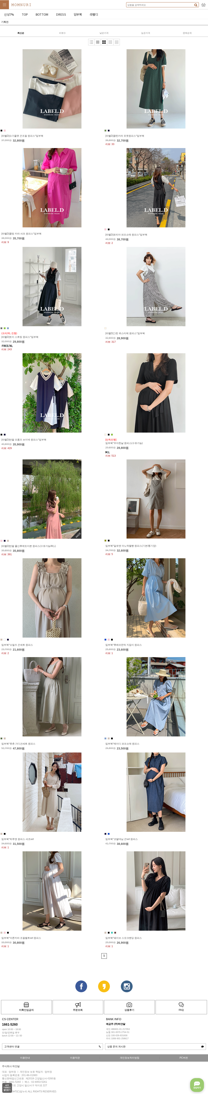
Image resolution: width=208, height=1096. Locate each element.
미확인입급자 (26, 1010)
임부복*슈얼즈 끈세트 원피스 (17, 644)
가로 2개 (104, 42)
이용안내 (25, 1058)
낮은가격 (104, 33)
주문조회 (78, 1010)
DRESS (61, 14)
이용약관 (75, 1058)
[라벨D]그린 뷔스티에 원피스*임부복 (125, 333)
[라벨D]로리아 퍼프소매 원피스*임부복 (126, 234)
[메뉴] (4, 4)
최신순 (20, 33)
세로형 (91, 42)
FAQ (181, 1010)
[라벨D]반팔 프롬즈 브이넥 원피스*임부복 (23, 439)
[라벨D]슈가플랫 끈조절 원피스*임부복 (22, 135)
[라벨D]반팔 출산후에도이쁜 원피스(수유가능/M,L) (28, 546)
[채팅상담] (197, 1085)
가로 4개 (117, 42)
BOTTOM (42, 14)
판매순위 (187, 33)
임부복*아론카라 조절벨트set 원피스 (21, 938)
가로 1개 (98, 42)
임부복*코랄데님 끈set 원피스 (121, 839)
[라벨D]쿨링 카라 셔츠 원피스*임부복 (21, 233)
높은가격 (145, 33)
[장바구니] (203, 4)
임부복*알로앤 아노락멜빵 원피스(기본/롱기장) (130, 545)
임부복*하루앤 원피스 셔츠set (17, 839)
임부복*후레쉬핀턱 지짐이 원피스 (123, 644)
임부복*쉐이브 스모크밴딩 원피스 (123, 938)
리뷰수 (62, 33)
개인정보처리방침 (129, 1058)
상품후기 (129, 1010)
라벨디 (94, 14)
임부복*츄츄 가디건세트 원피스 (18, 743)
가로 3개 (110, 42)
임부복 (78, 14)
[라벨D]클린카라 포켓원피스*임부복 (124, 135)
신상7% (9, 14)
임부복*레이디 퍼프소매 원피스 (122, 743)
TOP (25, 14)
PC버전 (184, 1058)
